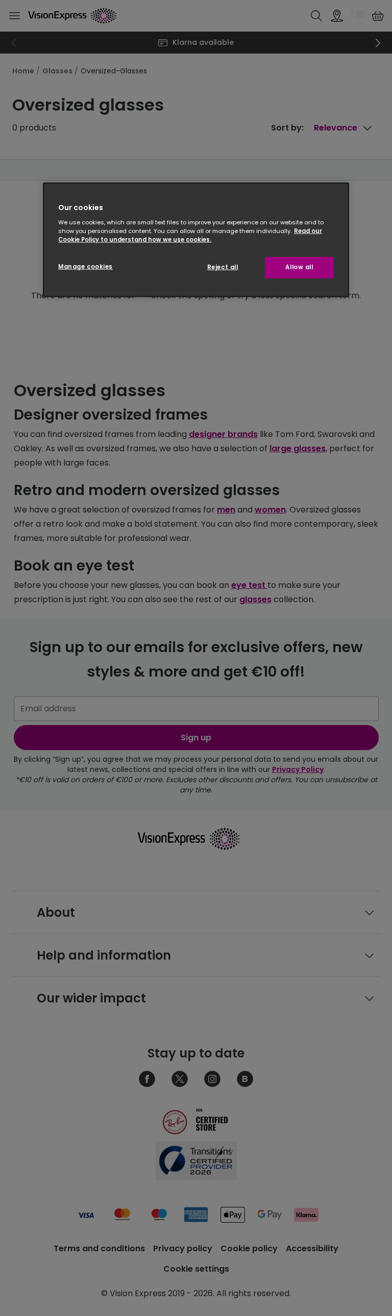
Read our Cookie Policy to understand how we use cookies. (190, 235)
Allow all (299, 267)
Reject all (222, 267)
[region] (196, 240)
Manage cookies (85, 267)
